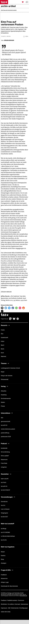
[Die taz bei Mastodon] (10, 319)
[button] (27, 2)
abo (2, 417)
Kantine (3, 555)
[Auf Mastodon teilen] (5, 308)
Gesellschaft (4, 337)
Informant (17, 604)
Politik (3, 330)
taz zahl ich (4, 425)
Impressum (4, 608)
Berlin (2, 349)
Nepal (2, 372)
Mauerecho (4, 459)
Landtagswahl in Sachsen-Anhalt (10, 368)
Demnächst (4, 501)
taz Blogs (3, 528)
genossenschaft (5, 421)
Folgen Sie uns (4, 319)
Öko (2, 333)
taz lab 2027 (4, 516)
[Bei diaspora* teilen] (20, 308)
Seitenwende (15, 608)
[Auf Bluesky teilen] (9, 308)
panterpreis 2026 (6, 436)
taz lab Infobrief (5, 490)
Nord (2, 352)
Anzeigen (3, 563)
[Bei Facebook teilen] (13, 308)
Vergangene (4, 513)
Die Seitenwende (6, 398)
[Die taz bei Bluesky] (14, 319)
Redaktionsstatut (12, 600)
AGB (9, 608)
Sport (2, 345)
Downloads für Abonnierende (9, 586)
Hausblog (3, 395)
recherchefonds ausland (8, 429)
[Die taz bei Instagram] (17, 319)
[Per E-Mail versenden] (2, 308)
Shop (2, 559)
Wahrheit (3, 356)
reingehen (4, 467)
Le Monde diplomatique (8, 536)
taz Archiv (4, 540)
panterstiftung (5, 433)
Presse (3, 406)
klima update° (5, 455)
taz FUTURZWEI (5, 532)
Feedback (4, 574)
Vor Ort (3, 505)
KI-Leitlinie (11, 604)
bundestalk (4, 448)
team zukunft (4, 478)
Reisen (3, 552)
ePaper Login (5, 582)
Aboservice (4, 578)
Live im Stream (5, 509)
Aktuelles (3, 391)
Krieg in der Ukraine (6, 375)
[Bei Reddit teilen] (23, 308)
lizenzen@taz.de (23, 595)
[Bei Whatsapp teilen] (16, 308)
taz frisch (3, 482)
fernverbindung (5, 452)
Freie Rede (4, 463)
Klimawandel (4, 379)
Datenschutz (24, 604)
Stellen (3, 402)
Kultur (2, 341)
